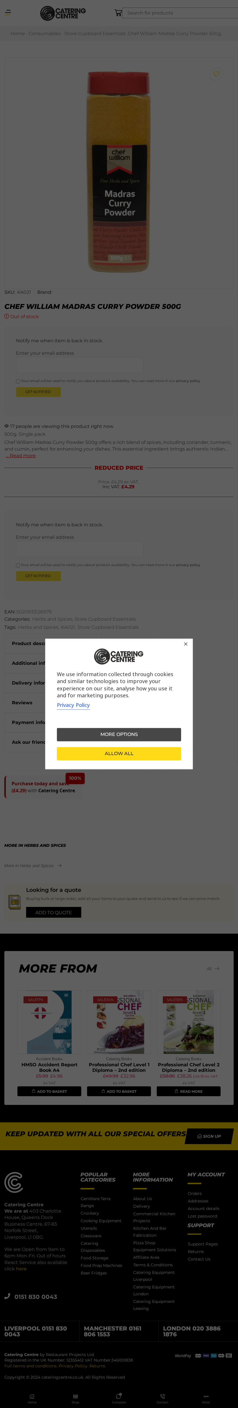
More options (119, 734)
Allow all (119, 754)
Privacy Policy (73, 705)
